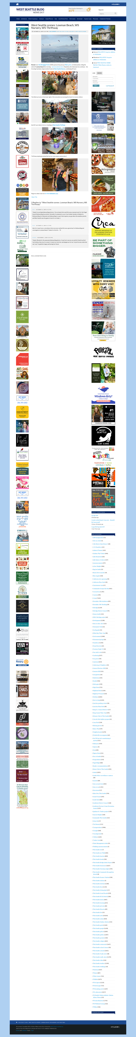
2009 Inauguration (98, 537)
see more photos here (57, 67)
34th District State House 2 (100, 544)
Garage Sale (95, 515)
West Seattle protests (99, 938)
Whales (95, 973)
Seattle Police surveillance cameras (103, 775)
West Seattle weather (99, 963)
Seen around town (98, 784)
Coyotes (95, 595)
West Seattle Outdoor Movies (101, 922)
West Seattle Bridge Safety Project (102, 862)
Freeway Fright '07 (98, 649)
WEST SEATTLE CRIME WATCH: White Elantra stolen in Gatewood (102, 65)
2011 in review (97, 541)
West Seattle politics (98, 935)
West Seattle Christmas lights (101, 869)
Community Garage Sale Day (101, 588)
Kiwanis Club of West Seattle (101, 716)
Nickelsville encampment (100, 735)
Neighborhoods (97, 732)
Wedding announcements (100, 846)
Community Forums (105, 19)
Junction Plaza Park (98, 706)
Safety (94, 772)
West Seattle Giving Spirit (100, 890)
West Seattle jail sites (99, 906)
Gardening (96, 655)
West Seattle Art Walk (99, 853)
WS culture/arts (97, 992)
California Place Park (99, 582)
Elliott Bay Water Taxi (99, 633)
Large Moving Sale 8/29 (98, 527)
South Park (96, 800)
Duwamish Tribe (97, 627)
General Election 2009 (99, 668)
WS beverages (97, 986)
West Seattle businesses (99, 866)
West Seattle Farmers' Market (101, 877)
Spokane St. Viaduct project (100, 811)
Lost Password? (110, 85)
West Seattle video (98, 960)
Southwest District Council (100, 803)
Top (32, 1030)
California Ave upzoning (100, 579)
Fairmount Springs (98, 639)
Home (18, 19)
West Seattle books (98, 859)
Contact (41, 19)
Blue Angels (96, 576)
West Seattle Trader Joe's (100, 954)
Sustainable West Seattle (99, 818)
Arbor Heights (97, 566)
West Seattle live (97, 912)
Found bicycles (97, 646)
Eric (33, 209)
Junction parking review (100, 703)
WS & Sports (96, 982)
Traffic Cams (87, 19)
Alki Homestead (97, 557)
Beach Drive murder (98, 573)
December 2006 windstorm (100, 601)
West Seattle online (98, 919)
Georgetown (96, 675)
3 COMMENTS (54, 31)
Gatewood (96, 662)
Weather (95, 19)
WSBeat (95, 1007)
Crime (94, 598)
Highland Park (97, 690)
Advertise (24, 19)
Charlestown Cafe (98, 585)
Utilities (95, 837)
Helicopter (96, 684)
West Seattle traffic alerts (100, 957)
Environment (97, 636)
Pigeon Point (96, 753)
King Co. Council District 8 (100, 710)
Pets (94, 750)
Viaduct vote (96, 840)
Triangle (95, 831)
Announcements (97, 563)
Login (93, 73)
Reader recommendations (100, 766)
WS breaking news (98, 989)
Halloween (96, 678)
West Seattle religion (99, 941)
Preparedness (97, 759)
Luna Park (96, 722)
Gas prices (96, 659)
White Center (97, 976)
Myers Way (96, 729)
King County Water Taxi (99, 713)
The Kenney (96, 824)
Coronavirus (96, 592)
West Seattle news (81, 31)
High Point (96, 687)
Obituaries (72, 19)
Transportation (97, 827)
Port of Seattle (97, 756)
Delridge (95, 608)
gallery (68, 64)
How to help (96, 700)
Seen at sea (96, 787)
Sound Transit (97, 797)
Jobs (56, 19)
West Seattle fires (98, 887)
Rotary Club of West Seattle (100, 769)
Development (97, 620)
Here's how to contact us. (57, 1026)
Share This (34, 197)
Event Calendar (32, 19)
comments (24, 1030)
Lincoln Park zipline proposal (101, 719)
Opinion (95, 747)
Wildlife (95, 979)
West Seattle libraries (99, 909)
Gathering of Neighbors (99, 665)
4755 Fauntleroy (97, 547)
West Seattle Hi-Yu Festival (100, 896)
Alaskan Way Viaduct (99, 553)
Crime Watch (49, 19)
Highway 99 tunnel (98, 694)
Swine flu (95, 821)
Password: (95, 80)
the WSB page (51, 193)
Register (99, 73)
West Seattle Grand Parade (100, 893)
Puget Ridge (96, 763)
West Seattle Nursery (59, 69)
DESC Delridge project (99, 617)
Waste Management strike (100, 843)
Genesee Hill (96, 671)
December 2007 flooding (100, 604)
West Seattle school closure (100, 947)
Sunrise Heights (97, 815)
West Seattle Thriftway (59, 125)
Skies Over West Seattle (99, 793)
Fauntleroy (96, 643)
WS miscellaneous (98, 1001)
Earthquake (96, 630)
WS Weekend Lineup (99, 1004)
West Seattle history (98, 900)
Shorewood (96, 790)
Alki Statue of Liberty (99, 560)
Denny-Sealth (97, 614)
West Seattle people (98, 928)
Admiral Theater (97, 550)
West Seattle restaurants (99, 944)
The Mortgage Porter (44, 64)
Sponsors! (80, 19)
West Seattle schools (98, 951)
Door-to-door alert (98, 623)
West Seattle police (98, 931)
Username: (95, 76)
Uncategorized (97, 834)
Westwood (96, 970)
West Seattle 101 (97, 850)
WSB (33, 225)
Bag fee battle (97, 569)
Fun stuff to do (63, 31)
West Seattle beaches (99, 856)
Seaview (95, 781)
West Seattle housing (99, 903)
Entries (18, 1030)
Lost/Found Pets (63, 19)
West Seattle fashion (98, 880)
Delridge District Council (100, 611)
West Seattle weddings (99, 967)
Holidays (72, 31)
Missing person (97, 725)
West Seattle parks (98, 925)
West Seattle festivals (99, 884)
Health (95, 681)
